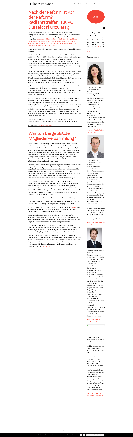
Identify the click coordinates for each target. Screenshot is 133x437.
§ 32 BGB (73, 207)
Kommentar (45, 125)
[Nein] (131, 435)
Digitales (39, 250)
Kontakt (95, 16)
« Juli (88, 51)
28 (98, 47)
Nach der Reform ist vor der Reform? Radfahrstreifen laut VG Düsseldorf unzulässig (51, 19)
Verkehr (50, 125)
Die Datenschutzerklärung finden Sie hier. (95, 434)
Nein (84, 434)
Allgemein (39, 125)
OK (81, 434)
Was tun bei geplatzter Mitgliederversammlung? (52, 136)
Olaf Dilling (46, 246)
